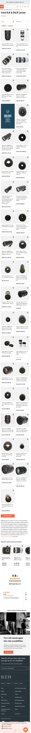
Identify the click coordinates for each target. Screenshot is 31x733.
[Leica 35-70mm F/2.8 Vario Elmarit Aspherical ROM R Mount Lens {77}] (22, 298)
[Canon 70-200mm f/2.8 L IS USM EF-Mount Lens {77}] (8, 500)
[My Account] (23, 6)
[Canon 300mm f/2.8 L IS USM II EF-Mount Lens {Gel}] (22, 348)
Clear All (10, 25)
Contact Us (17, 713)
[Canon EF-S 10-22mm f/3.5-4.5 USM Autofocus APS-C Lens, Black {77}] (22, 425)
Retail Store (4, 694)
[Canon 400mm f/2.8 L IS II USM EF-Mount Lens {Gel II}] (22, 142)
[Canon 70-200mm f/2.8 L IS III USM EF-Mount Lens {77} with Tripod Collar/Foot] (22, 65)
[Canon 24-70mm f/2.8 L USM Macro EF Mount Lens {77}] (22, 167)
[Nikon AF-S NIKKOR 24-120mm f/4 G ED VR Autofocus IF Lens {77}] (22, 475)
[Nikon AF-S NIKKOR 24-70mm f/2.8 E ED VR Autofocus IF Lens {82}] (8, 323)
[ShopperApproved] (14, 721)
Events (16, 694)
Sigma (6, 536)
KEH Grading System (19, 700)
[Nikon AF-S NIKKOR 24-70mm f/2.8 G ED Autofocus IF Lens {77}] (22, 90)
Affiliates (3, 706)
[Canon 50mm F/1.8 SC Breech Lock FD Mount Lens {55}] (8, 449)
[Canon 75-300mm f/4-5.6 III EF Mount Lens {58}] (8, 273)
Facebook (3, 683)
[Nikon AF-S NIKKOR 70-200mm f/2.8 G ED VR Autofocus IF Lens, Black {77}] (22, 273)
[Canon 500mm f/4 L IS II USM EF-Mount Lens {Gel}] (8, 222)
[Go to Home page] (2, 6)
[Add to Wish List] (13, 29)
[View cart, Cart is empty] (25, 6)
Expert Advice (18, 691)
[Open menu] (28, 6)
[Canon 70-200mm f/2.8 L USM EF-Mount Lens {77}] (8, 298)
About (16, 709)
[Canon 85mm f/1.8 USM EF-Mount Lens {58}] (8, 348)
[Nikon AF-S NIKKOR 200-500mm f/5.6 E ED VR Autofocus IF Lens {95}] (22, 374)
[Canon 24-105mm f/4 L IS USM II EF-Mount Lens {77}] (22, 323)
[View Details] (6, 553)
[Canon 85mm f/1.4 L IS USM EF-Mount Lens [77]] (8, 475)
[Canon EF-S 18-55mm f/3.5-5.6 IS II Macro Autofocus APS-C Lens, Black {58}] (22, 116)
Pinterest (16, 683)
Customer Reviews (5, 703)
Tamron (10, 536)
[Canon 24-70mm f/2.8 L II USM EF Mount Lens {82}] (8, 40)
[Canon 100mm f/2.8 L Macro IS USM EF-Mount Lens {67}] (22, 247)
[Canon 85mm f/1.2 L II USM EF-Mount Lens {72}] (8, 374)
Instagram (8, 683)
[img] (15, 579)
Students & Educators (20, 706)
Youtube (21, 683)
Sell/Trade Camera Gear (20, 688)
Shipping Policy (18, 697)
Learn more (9, 724)
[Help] (20, 6)
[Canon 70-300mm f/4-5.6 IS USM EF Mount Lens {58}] (8, 399)
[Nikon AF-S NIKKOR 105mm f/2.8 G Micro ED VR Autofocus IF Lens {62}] (8, 425)
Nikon (24, 534)
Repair (2, 691)
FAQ (2, 697)
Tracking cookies (7, 726)
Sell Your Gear (8, 652)
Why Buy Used (18, 703)
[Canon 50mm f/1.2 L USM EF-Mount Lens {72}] (8, 167)
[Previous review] (1, 600)
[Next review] (28, 600)
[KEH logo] (6, 677)
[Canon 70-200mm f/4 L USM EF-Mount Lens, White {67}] (22, 449)
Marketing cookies (7, 728)
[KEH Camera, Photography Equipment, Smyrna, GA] (2, 721)
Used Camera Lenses (8, 9)
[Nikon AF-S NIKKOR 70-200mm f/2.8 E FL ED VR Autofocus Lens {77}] (8, 247)
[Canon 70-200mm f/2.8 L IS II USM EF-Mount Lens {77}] (22, 40)
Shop (2, 688)
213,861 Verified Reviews (15, 580)
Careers (3, 713)
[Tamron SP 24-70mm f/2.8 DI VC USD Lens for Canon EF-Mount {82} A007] (22, 222)
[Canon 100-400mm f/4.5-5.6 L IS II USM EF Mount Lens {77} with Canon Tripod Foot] (8, 65)
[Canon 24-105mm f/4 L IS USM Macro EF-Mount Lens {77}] (8, 90)
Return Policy (4, 700)
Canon (2, 536)
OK (15, 731)
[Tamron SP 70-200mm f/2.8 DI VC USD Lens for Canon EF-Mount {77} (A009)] (22, 194)
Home (2, 9)
